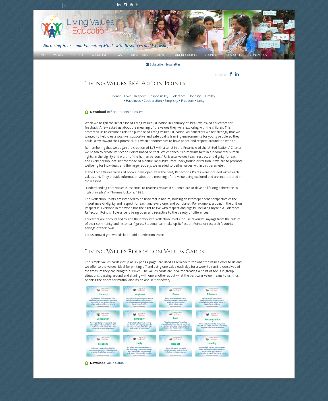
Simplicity (171, 100)
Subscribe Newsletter (164, 64)
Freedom (187, 100)
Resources (234, 55)
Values (58, 55)
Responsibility (158, 96)
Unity (200, 100)
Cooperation (153, 100)
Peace (116, 96)
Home (41, 55)
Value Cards (115, 363)
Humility (209, 96)
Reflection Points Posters (125, 112)
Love (127, 96)
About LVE (99, 55)
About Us (77, 55)
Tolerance (178, 96)
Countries (212, 55)
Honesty (195, 96)
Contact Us (258, 55)
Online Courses (186, 55)
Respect (140, 96)
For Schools (139, 55)
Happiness (133, 100)
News (118, 55)
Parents (161, 55)
